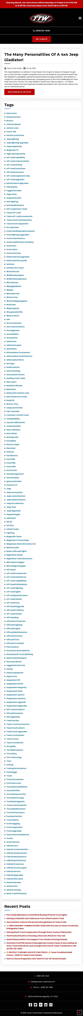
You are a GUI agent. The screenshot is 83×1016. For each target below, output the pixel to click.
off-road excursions (15, 168)
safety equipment (14, 672)
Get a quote (41, 39)
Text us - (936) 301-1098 (43, 987)
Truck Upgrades (14, 831)
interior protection (15, 135)
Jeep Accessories (14, 492)
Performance (12, 647)
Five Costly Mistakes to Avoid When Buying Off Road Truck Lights (36, 915)
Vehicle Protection (15, 864)
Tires (8, 761)
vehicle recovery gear (16, 868)
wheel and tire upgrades (17, 257)
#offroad (11, 304)
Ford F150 (10, 459)
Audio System (12, 367)
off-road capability (15, 157)
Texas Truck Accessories (17, 724)
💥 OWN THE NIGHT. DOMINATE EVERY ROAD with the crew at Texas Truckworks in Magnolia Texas (42, 927)
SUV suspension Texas (16, 209)
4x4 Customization (15, 326)
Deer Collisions (13, 430)
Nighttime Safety (14, 555)
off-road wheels (14, 614)
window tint (12, 886)
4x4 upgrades (12, 330)
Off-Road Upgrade (15, 606)
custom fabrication (15, 422)
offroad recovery (14, 636)
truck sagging (13, 823)
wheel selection (13, 882)
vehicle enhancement (16, 853)
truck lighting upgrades (17, 234)
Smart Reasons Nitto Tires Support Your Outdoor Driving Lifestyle (36, 939)
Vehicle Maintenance (16, 856)
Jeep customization (15, 496)
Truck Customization (16, 805)
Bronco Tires (12, 404)
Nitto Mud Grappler (15, 562)
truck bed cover (13, 783)
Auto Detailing (13, 371)
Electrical (10, 448)
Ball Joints (11, 382)
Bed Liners (11, 389)
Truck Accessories (14, 779)
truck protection (14, 816)
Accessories (12, 338)
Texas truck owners (15, 728)
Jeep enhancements (16, 499)
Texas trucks (12, 739)
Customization (13, 426)
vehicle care (12, 845)
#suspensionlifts (14, 312)
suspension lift (13, 680)
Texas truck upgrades (16, 731)
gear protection (13, 481)
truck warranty (13, 253)
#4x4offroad (12, 271)
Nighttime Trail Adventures (19, 558)
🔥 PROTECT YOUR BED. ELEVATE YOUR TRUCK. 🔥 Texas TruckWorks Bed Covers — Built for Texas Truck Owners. (39, 953)
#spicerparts (12, 308)
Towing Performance (16, 768)
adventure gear (13, 345)
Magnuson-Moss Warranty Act (21, 544)
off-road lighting (14, 588)
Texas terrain (12, 720)
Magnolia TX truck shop (17, 540)
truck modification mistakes (20, 242)
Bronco (9, 120)
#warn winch (12, 315)
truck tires (11, 246)
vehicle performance (16, 860)
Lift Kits (10, 525)
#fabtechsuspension (16, 279)
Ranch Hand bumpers (16, 658)
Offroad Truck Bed (15, 643)
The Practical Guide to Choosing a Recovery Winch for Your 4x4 (35, 935)
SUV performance (14, 713)
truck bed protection (16, 794)
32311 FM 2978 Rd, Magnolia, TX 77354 (42, 996)
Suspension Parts (14, 691)
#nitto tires (12, 297)
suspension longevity (16, 687)
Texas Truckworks (14, 742)
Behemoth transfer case (17, 393)
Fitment (10, 452)
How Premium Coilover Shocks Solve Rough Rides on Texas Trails (36, 922)
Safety (9, 669)
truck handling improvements (20, 231)
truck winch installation (17, 834)
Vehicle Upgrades (14, 875)
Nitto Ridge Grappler (16, 566)
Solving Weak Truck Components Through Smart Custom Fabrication (39, 932)
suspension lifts (13, 198)
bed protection (13, 117)
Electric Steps (12, 444)
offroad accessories (15, 621)
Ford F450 (11, 466)
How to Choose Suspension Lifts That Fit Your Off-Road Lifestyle (36, 958)
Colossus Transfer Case (17, 415)
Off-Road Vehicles (15, 610)
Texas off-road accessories (19, 216)
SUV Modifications (15, 205)
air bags (10, 363)
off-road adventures (16, 577)
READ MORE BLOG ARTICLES (19, 92)
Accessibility (12, 334)
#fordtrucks (12, 282)
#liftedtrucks (12, 293)
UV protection (13, 842)
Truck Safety (12, 820)
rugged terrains (13, 190)
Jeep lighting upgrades (17, 142)
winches (10, 264)
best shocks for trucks (16, 396)
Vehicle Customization (17, 849)
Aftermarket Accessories (18, 352)
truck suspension (14, 827)
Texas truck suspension (17, 223)
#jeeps (9, 290)
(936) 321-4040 (42, 30)
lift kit (9, 522)
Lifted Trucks (12, 529)
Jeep (8, 488)
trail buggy (11, 772)
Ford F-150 (11, 131)
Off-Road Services (15, 172)
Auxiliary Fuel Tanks (15, 378)
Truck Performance (15, 812)
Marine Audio (12, 547)
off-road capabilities (16, 580)
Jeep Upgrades (13, 511)
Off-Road (10, 569)
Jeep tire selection (15, 503)
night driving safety (15, 154)
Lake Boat (11, 518)
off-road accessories (16, 573)
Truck (9, 776)
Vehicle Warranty (14, 879)
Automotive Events (15, 374)
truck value (11, 249)
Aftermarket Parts (15, 360)
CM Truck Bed (12, 411)
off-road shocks (14, 599)
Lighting (10, 533)
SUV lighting (12, 201)
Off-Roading (12, 617)
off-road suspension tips (18, 176)
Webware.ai (57, 1013)
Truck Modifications (16, 809)
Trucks (9, 838)
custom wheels (13, 124)
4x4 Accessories (13, 323)
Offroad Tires (12, 639)
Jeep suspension (14, 146)
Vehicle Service (13, 871)
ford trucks (11, 470)
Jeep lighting (12, 139)
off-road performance (17, 595)
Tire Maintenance (14, 750)
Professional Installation (18, 650)
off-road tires (12, 603)
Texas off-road (13, 212)
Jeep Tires (11, 507)
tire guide (11, 746)
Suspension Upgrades (16, 706)
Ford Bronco (12, 455)
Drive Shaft (11, 433)
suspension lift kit (14, 683)
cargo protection (14, 407)
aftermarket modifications (19, 356)
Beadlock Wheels (14, 385)
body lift (10, 400)
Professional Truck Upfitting (19, 654)
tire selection (12, 227)
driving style (12, 437)
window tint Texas (15, 268)
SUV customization (15, 709)
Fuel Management (15, 474)
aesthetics (11, 349)
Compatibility (13, 419)
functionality (12, 477)
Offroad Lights (13, 628)
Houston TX (11, 485)
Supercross (11, 676)
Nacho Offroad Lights (16, 551)
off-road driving (14, 165)
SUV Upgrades (13, 717)
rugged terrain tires (15, 665)
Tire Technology (14, 757)
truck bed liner (13, 790)
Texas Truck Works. (34, 1013)
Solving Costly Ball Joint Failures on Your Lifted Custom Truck (35, 918)
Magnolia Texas (14, 536)
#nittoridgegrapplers (16, 301)
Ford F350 (10, 463)
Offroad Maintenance (16, 632)
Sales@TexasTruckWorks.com (43, 982)
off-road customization (17, 161)
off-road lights (13, 591)
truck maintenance (15, 238)
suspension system (15, 695)
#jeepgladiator (13, 286)
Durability (11, 441)
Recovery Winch (13, 661)
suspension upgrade (16, 702)
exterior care (12, 128)
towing (9, 764)
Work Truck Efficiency (16, 893)
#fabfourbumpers (15, 275)
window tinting (13, 890)
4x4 (8, 319)
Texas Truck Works (15, 735)
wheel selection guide (16, 260)
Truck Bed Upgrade (15, 801)
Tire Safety (11, 753)
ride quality (12, 187)
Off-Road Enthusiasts (16, 584)
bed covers (11, 113)
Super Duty (11, 194)
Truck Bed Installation (16, 787)
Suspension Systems (16, 698)
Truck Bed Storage (15, 798)
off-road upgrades (15, 179)
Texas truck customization (19, 220)
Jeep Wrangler (13, 514)
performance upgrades (17, 183)
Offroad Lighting (14, 625)
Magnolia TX (12, 150)
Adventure (11, 341)
